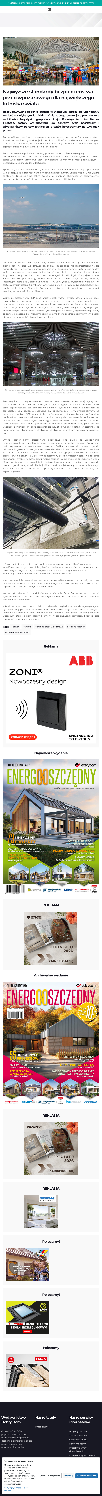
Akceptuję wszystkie (86, 1475)
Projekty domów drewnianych (78, 1450)
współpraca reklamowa (17, 632)
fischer (15, 626)
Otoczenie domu (78, 1439)
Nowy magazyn (77, 1444)
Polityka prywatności (12, 1488)
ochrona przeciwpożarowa (49, 626)
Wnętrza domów (78, 1435)
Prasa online (42, 1427)
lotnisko (27, 626)
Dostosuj (68, 1475)
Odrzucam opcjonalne (50, 1475)
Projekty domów (78, 1431)
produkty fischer (76, 626)
